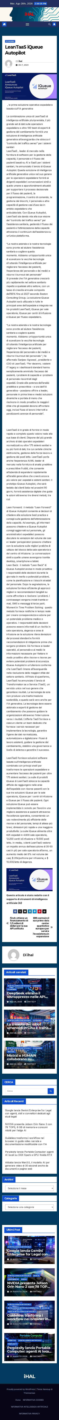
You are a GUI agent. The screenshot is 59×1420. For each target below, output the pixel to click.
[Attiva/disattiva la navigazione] (27, 24)
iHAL (29, 14)
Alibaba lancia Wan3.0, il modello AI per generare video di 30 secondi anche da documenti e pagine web (27, 1165)
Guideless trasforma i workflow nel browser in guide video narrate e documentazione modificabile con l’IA (26, 1141)
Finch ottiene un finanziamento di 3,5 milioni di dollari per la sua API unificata (19, 923)
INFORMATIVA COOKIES (33, 1400)
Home (18, 1400)
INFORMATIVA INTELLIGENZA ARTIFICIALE (29, 1407)
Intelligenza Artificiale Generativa (23, 1308)
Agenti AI (12, 1340)
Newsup (46, 1389)
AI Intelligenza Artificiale (19, 986)
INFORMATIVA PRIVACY (29, 1413)
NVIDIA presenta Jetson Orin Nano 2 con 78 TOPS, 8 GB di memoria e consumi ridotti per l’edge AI (28, 1127)
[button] (49, 24)
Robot (47, 1020)
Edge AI (36, 1276)
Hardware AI (13, 1279)
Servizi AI (45, 1308)
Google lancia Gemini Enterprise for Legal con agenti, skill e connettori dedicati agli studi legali (28, 1113)
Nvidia (24, 1279)
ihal (20, 61)
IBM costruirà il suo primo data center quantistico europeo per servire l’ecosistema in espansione (41, 927)
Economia (10, 41)
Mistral (11, 1052)
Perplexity (12, 1344)
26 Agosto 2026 (19, 1259)
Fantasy (31, 1002)
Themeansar (29, 1393)
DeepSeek (37, 986)
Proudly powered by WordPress (21, 1389)
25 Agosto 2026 (19, 1356)
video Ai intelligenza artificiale (22, 1311)
